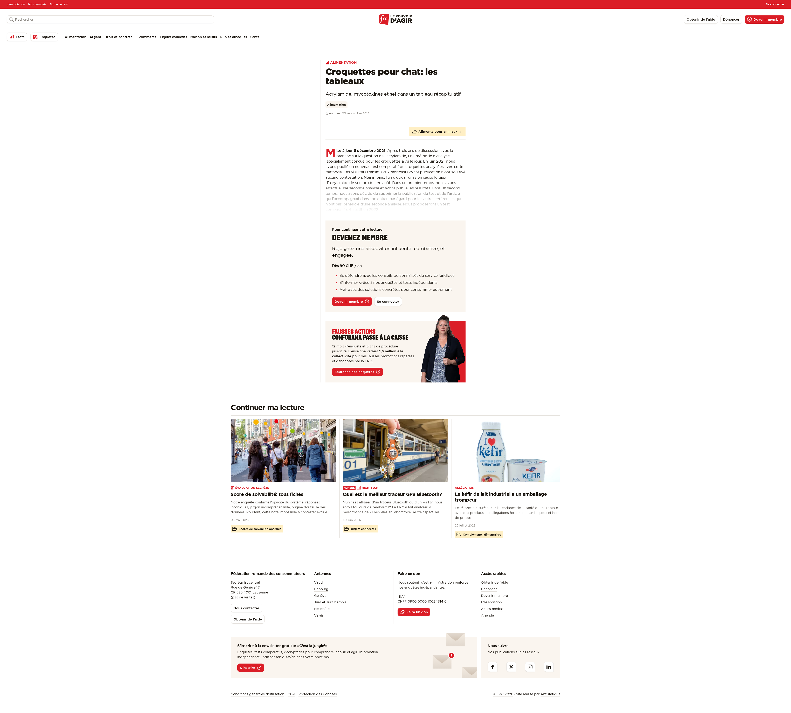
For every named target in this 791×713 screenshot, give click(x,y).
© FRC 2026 (503, 694)
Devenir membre (494, 595)
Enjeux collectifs (173, 37)
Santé (255, 37)
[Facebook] (492, 667)
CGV (291, 694)
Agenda (487, 615)
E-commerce (146, 37)
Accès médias (492, 609)
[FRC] (395, 19)
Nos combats (37, 4)
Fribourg (321, 589)
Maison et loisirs (203, 37)
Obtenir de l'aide (494, 582)
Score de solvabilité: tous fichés (267, 494)
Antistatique (550, 694)
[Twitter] (511, 667)
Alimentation (75, 37)
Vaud (318, 582)
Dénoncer (489, 589)
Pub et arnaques (233, 37)
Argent (95, 37)
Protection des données (317, 694)
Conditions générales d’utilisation (257, 694)
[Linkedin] (549, 667)
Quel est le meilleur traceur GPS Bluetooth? (392, 494)
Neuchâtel (322, 609)
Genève (320, 595)
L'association (16, 4)
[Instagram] (530, 667)
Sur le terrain (59, 4)
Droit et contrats (118, 37)
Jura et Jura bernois (330, 602)
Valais (319, 615)
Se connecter (775, 4)
